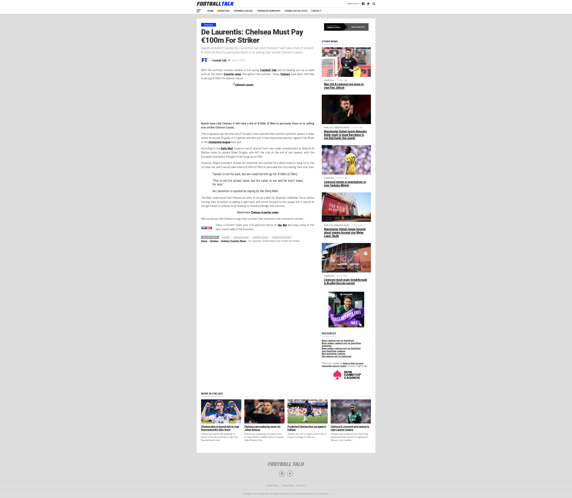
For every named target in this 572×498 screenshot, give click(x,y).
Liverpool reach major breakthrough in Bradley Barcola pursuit (345, 281)
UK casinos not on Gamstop (336, 356)
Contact (316, 11)
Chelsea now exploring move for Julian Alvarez (262, 428)
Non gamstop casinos (333, 353)
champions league (219, 142)
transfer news (232, 74)
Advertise (223, 11)
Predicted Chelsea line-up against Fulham (306, 428)
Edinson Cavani (241, 237)
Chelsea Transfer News (233, 241)
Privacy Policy (288, 485)
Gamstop (327, 345)
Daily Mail (227, 148)
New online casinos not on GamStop (341, 348)
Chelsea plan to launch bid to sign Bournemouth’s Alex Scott (220, 428)
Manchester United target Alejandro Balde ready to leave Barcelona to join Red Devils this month (345, 135)
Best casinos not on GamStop (338, 340)
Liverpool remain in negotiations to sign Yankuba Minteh (345, 183)
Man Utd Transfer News (337, 127)
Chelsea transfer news (264, 212)
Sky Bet (282, 225)
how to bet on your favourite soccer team (342, 364)
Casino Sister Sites (296, 11)
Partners (301, 485)
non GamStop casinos (333, 351)
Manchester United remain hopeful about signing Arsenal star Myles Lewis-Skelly (345, 232)
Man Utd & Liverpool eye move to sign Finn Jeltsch (344, 86)
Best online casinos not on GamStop (341, 343)
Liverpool (329, 80)
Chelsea (285, 74)
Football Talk (219, 60)
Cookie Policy (273, 485)
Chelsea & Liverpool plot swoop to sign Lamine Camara (350, 428)
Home (210, 11)
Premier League (243, 11)
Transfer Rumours (268, 11)
